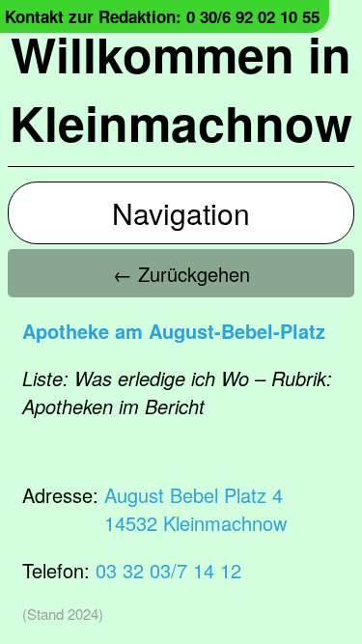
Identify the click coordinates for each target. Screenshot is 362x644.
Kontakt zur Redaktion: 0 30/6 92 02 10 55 (162, 16)
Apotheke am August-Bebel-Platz (173, 331)
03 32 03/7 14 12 (168, 570)
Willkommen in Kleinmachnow (181, 87)
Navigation (181, 213)
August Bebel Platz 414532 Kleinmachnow (195, 509)
